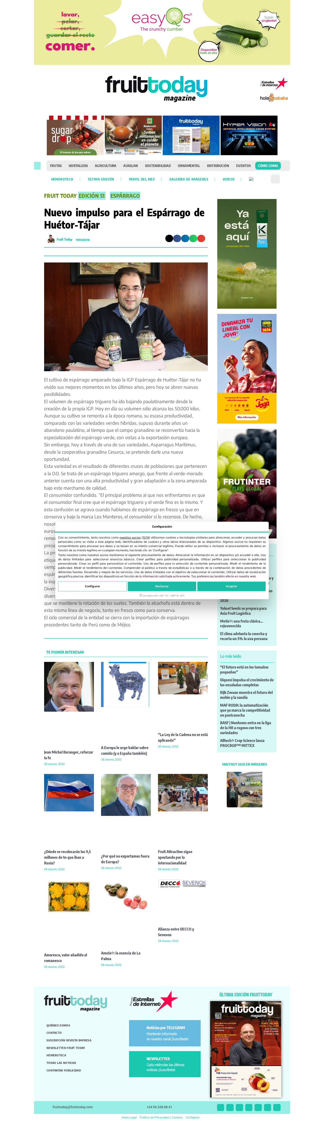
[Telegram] (267, 1107)
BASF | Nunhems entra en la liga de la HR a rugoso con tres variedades (245, 727)
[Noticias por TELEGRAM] (138, 1030)
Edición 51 (92, 195)
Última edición (101, 179)
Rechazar (162, 586)
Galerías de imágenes (188, 179)
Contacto (54, 1033)
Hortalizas (78, 165)
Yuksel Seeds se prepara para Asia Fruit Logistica (243, 611)
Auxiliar (130, 165)
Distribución (218, 165)
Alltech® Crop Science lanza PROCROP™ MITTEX (242, 743)
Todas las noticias (61, 1063)
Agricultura (105, 165)
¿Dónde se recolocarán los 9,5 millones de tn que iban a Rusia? (67, 857)
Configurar (92, 586)
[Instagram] (230, 1107)
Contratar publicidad (63, 1070)
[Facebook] (239, 1107)
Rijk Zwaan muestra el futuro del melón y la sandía (246, 695)
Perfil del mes (142, 179)
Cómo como (268, 165)
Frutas (56, 165)
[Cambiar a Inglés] (251, 179)
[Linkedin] (249, 1107)
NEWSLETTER (158, 1058)
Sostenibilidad (158, 165)
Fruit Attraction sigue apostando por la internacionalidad (175, 857)
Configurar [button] (192, 1117)
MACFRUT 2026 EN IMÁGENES (244, 764)
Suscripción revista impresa (68, 1040)
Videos (228, 179)
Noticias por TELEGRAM (166, 1027)
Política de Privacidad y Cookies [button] (161, 1117)
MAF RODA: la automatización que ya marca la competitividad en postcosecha (245, 710)
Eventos (243, 165)
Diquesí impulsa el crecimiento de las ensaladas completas (247, 682)
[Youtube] (258, 1107)
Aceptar (231, 586)
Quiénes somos (58, 1025)
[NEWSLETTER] (138, 1061)
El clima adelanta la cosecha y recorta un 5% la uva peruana (244, 636)
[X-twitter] (220, 1107)
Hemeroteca (62, 179)
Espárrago (125, 195)
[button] (37, 166)
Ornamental (189, 165)
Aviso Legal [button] (129, 1117)
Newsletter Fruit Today (65, 1048)
